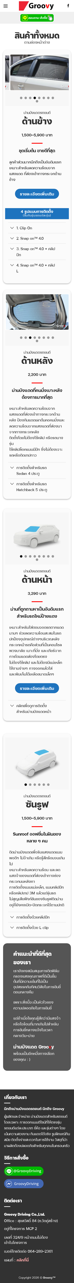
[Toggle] (12, 228)
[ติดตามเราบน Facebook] (68, 6)
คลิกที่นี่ (23, 1259)
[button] (5, 6)
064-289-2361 (40, 1251)
